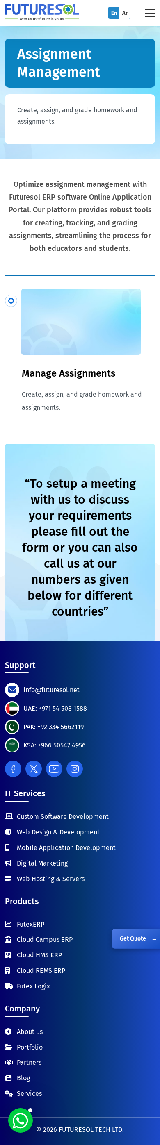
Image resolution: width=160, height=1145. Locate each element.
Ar (125, 13)
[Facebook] (13, 769)
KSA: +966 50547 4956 (54, 745)
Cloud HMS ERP (39, 955)
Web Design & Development (58, 832)
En (114, 13)
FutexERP (30, 924)
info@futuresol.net (51, 690)
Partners (29, 1062)
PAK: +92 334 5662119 (53, 727)
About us (30, 1032)
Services (29, 1093)
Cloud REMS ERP (41, 971)
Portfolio (30, 1047)
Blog (23, 1078)
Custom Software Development (63, 816)
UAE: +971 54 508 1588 (55, 708)
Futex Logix (33, 986)
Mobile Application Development (66, 848)
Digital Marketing (42, 863)
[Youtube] (54, 769)
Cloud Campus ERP (45, 939)
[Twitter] (33, 769)
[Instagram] (74, 769)
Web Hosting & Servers (51, 879)
